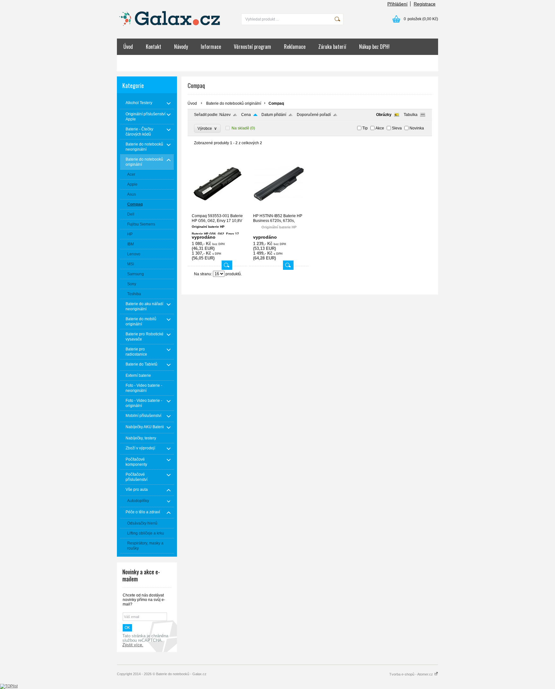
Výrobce (207, 128)
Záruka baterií (332, 46)
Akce (379, 128)
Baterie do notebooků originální (233, 103)
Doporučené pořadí (314, 114)
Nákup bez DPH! (374, 46)
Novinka (417, 128)
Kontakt (153, 46)
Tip (365, 128)
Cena (246, 114)
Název (225, 114)
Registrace (425, 3)
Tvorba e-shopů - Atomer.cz (411, 674)
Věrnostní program (252, 46)
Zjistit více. (132, 645)
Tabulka (411, 114)
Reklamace (294, 46)
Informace (211, 46)
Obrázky (384, 114)
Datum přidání (273, 114)
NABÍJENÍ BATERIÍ (191, 63)
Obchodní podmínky (142, 63)
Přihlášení (397, 3)
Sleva (397, 128)
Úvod (128, 46)
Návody (181, 46)
